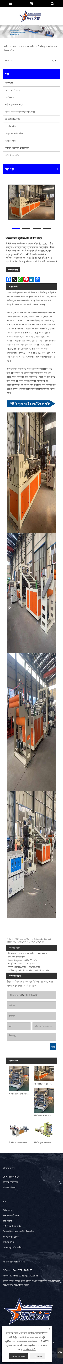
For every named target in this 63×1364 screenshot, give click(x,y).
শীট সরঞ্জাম (9, 82)
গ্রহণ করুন (37, 1356)
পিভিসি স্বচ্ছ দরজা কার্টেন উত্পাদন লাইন (20, 1093)
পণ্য (14, 46)
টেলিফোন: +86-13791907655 (17, 1270)
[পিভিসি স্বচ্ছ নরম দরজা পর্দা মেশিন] (43, 1129)
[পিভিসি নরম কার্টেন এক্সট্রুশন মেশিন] (43, 1099)
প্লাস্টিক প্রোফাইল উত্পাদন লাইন (17, 147)
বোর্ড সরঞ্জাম (9, 97)
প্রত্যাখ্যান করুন (18, 1356)
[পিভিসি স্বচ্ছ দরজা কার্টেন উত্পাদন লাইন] (19, 1078)
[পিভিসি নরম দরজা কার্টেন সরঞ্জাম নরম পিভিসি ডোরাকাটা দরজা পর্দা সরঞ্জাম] (19, 1129)
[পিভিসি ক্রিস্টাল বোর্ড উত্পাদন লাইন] (43, 1073)
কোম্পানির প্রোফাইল (11, 1176)
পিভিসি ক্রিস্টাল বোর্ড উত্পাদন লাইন (44, 1083)
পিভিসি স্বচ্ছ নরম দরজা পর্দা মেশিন (44, 1142)
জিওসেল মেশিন (10, 140)
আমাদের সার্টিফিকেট (10, 1181)
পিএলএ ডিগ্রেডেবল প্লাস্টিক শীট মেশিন (20, 111)
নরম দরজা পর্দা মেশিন (26, 46)
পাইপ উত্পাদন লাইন (12, 155)
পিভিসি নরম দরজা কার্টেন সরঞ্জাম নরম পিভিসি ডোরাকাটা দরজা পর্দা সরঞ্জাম (20, 1142)
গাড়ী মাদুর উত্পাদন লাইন (13, 104)
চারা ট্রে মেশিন (10, 126)
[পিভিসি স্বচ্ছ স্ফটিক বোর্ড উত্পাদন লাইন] (31, 202)
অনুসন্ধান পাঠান (13, 269)
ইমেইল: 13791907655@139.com (20, 1275)
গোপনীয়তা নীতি (29, 1349)
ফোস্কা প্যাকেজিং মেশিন (14, 133)
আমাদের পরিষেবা (9, 1187)
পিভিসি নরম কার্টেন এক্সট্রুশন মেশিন (44, 1115)
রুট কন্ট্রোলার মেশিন (12, 118)
